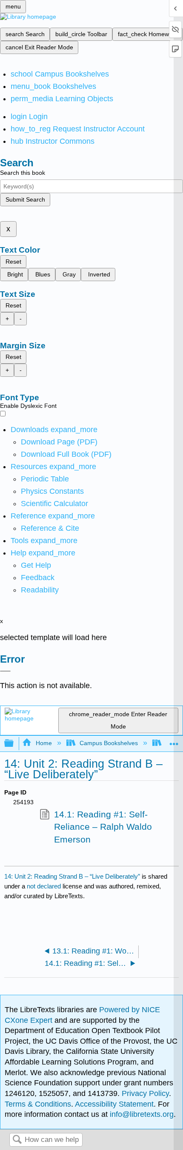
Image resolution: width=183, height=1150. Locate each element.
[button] (37, 577)
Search (17, 1140)
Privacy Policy (145, 1093)
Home (43, 743)
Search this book (22, 172)
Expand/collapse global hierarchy (14, 743)
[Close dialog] (5, 671)
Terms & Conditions (38, 1104)
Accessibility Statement (114, 1104)
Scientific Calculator (54, 503)
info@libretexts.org (141, 1114)
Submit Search (25, 199)
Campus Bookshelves (109, 743)
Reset (13, 261)
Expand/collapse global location (174, 741)
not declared (45, 886)
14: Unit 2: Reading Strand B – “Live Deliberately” (72, 876)
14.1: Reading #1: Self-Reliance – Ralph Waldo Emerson (103, 826)
